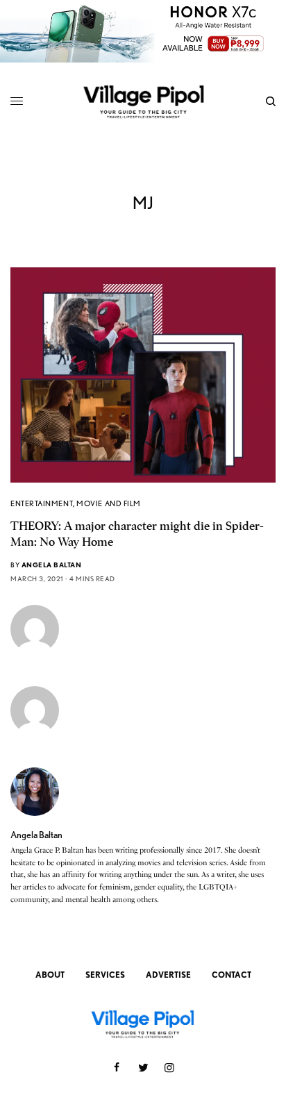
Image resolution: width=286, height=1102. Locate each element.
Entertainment (41, 503)
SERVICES (105, 974)
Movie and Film (108, 503)
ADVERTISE (168, 974)
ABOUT (50, 974)
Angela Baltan (52, 564)
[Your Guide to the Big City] (143, 101)
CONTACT (231, 974)
